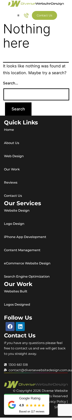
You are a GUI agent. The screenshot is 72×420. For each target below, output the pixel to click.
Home (9, 130)
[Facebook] (10, 326)
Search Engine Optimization (27, 276)
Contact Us (13, 196)
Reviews (10, 182)
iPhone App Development (25, 237)
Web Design (14, 156)
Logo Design (14, 224)
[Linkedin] (20, 326)
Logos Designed (17, 304)
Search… (10, 83)
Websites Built (15, 291)
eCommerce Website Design (27, 263)
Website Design (17, 210)
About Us (11, 143)
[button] (18, 15)
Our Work (12, 169)
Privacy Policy (55, 401)
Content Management (22, 250)
